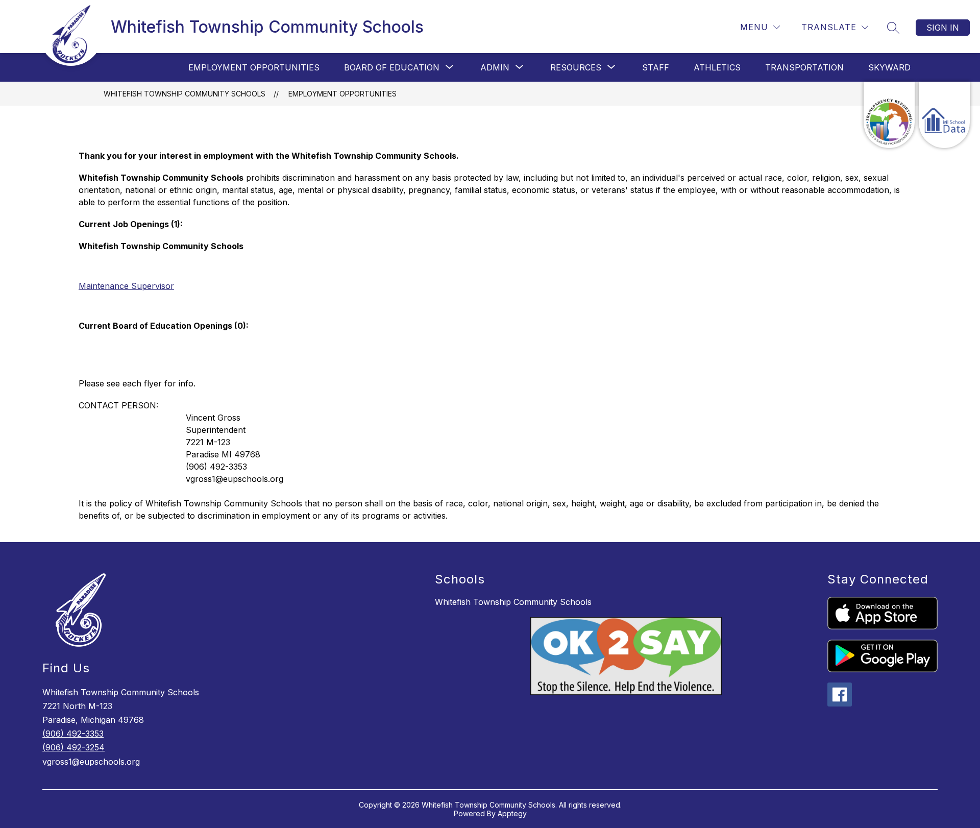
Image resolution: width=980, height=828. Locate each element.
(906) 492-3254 (73, 747)
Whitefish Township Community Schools (184, 93)
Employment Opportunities (254, 67)
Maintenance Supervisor (126, 286)
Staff (655, 67)
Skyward (889, 67)
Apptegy (512, 813)
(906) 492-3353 (73, 733)
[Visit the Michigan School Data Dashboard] (944, 115)
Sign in (942, 27)
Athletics (717, 67)
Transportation (804, 67)
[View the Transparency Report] (889, 115)
